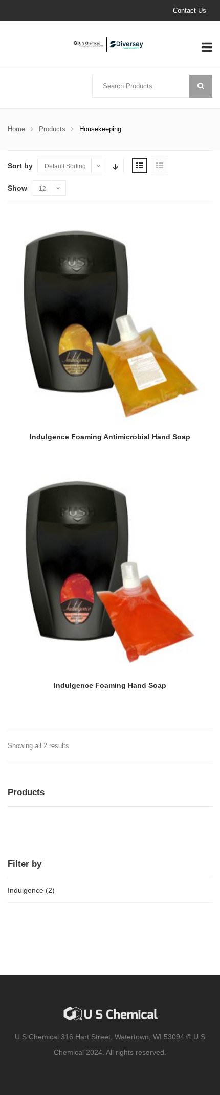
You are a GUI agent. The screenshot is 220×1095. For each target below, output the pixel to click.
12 (42, 188)
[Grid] (139, 165)
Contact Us (189, 10)
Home (16, 129)
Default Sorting (65, 166)
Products (52, 129)
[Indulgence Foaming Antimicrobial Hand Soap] (110, 321)
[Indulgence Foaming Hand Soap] (110, 569)
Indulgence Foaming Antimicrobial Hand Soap (110, 437)
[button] (21, 828)
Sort (114, 165)
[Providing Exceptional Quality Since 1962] (110, 44)
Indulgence (25, 890)
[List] (159, 165)
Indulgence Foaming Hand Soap (110, 685)
